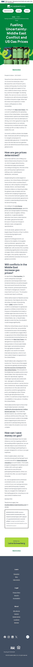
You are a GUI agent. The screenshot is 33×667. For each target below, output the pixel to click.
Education (16, 574)
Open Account (7, 11)
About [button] (16, 606)
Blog (16, 577)
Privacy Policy (16, 592)
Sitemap (16, 622)
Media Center (16, 617)
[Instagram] (9, 637)
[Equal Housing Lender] (18, 647)
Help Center (16, 580)
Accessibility (16, 598)
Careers (16, 614)
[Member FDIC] (13, 647)
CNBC (11, 304)
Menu (27, 11)
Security (16, 595)
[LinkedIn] (12, 637)
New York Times (19, 339)
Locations (16, 620)
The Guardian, (18, 276)
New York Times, (20, 110)
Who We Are (16, 611)
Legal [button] (16, 588)
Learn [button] (16, 569)
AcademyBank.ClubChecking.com (15, 505)
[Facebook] (5, 637)
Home (13, 17)
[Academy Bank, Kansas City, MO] (16, 6)
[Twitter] (16, 637)
